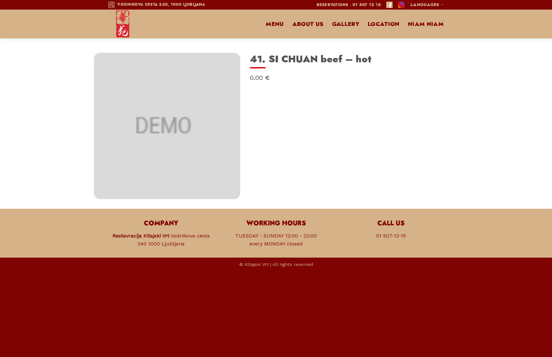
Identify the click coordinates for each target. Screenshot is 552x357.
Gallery (345, 24)
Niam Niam (426, 24)
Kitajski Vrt (257, 264)
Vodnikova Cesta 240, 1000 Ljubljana (160, 4)
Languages (424, 5)
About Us (308, 24)
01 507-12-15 (391, 236)
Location (384, 24)
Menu (275, 24)
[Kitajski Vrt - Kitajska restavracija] (140, 24)
